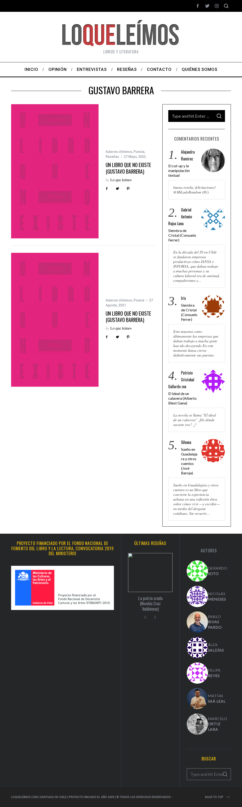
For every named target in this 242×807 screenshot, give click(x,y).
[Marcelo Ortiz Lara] (197, 724)
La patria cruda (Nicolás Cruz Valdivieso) (150, 603)
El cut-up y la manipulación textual (179, 170)
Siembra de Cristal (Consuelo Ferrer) (182, 235)
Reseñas (112, 157)
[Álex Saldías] (197, 647)
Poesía (139, 152)
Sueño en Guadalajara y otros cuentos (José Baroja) (189, 461)
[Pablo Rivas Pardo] (197, 622)
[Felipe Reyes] (197, 673)
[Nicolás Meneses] (197, 596)
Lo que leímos (121, 179)
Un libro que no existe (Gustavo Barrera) (128, 168)
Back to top (214, 797)
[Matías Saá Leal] (197, 698)
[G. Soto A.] (197, 571)
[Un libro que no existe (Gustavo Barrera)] (55, 171)
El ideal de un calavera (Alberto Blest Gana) (182, 398)
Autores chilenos (119, 152)
